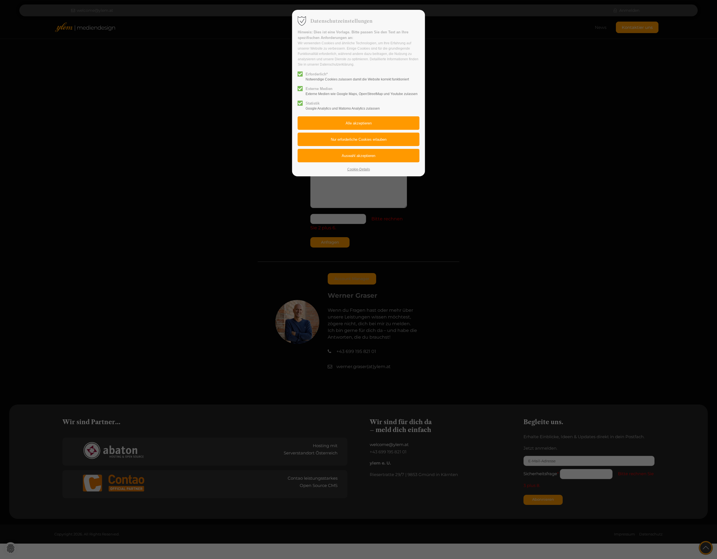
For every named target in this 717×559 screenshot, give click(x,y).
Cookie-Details (358, 169)
